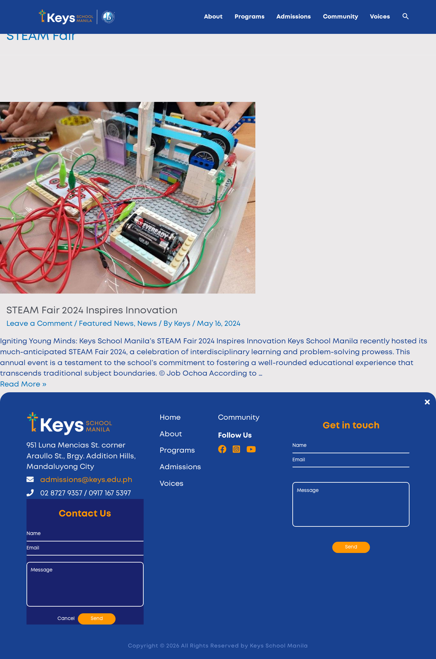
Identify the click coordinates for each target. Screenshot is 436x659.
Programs (250, 16)
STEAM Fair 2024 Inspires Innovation (91, 310)
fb (222, 449)
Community (340, 16)
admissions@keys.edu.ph (86, 480)
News (147, 324)
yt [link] (251, 449)
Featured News (106, 324)
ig (236, 449)
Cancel (66, 619)
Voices (380, 16)
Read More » (23, 384)
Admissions (293, 16)
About (213, 16)
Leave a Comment (39, 324)
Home (170, 418)
